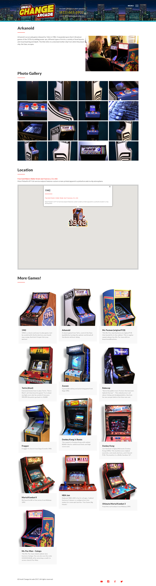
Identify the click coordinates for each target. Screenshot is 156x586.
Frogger (25, 446)
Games (81, 4)
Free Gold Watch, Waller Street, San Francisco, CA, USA (38, 179)
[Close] (109, 186)
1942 (24, 330)
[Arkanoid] (37, 12)
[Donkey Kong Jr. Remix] (78, 416)
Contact (112, 4)
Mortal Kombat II (29, 497)
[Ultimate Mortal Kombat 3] (118, 480)
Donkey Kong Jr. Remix (72, 439)
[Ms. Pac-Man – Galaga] (38, 528)
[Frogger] (38, 423)
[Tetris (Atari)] (38, 365)
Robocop (106, 388)
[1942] (38, 307)
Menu (131, 6)
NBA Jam (66, 495)
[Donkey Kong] (118, 423)
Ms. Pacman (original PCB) (113, 330)
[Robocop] (118, 365)
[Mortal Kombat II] (38, 474)
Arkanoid (66, 330)
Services (100, 4)
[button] (78, 217)
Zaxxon (65, 386)
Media (90, 4)
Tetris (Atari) (27, 388)
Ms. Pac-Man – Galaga (31, 551)
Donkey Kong (108, 446)
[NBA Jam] (78, 472)
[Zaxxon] (78, 363)
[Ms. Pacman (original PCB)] (118, 307)
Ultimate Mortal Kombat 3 (114, 504)
